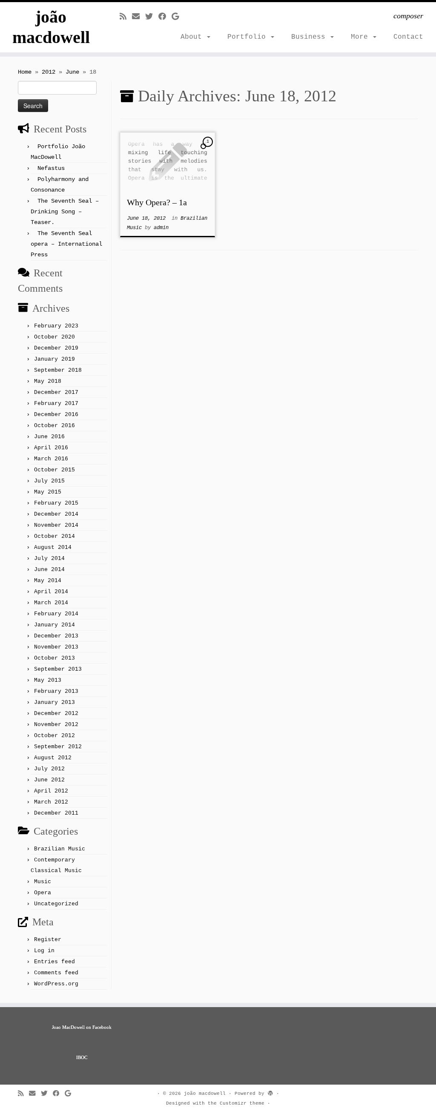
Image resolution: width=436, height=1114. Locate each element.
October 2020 (54, 337)
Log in (44, 950)
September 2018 (58, 370)
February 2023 (56, 326)
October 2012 (54, 735)
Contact (408, 37)
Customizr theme (242, 1103)
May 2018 (47, 381)
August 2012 (53, 758)
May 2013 (47, 680)
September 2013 (58, 669)
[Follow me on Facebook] (165, 17)
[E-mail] (138, 17)
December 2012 (56, 713)
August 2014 (53, 547)
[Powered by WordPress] (270, 1092)
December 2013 (56, 636)
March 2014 (51, 603)
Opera (42, 893)
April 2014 (51, 592)
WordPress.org (56, 984)
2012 (48, 72)
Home (25, 72)
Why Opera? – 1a (157, 202)
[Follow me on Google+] (178, 17)
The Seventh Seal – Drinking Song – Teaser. (65, 212)
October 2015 (54, 470)
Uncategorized (56, 904)
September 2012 (58, 747)
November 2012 (56, 724)
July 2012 (49, 769)
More (361, 37)
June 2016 (49, 437)
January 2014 (54, 625)
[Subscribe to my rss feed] (126, 17)
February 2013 (56, 691)
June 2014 (49, 569)
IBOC (81, 1057)
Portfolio (248, 37)
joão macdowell (51, 27)
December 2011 (56, 813)
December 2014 (56, 514)
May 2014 (47, 580)
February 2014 (56, 614)
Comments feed (56, 973)
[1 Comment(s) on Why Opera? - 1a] (209, 149)
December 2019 (56, 348)
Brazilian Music (59, 849)
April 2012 (51, 791)
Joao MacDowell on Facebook (82, 1027)
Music (42, 882)
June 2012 (49, 780)
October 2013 (54, 658)
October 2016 (54, 425)
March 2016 (51, 459)
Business (310, 37)
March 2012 (51, 802)
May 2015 (47, 492)
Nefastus (51, 168)
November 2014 (56, 525)
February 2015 (56, 503)
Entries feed (54, 962)
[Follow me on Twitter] (151, 17)
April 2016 (51, 448)
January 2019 (54, 359)
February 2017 (56, 403)
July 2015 (49, 481)
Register (47, 939)
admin (161, 228)
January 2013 (54, 702)
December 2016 (56, 414)
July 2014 (49, 558)
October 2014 (54, 536)
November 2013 (56, 647)
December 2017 (56, 392)
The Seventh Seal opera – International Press (66, 244)
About (193, 37)
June (72, 72)
